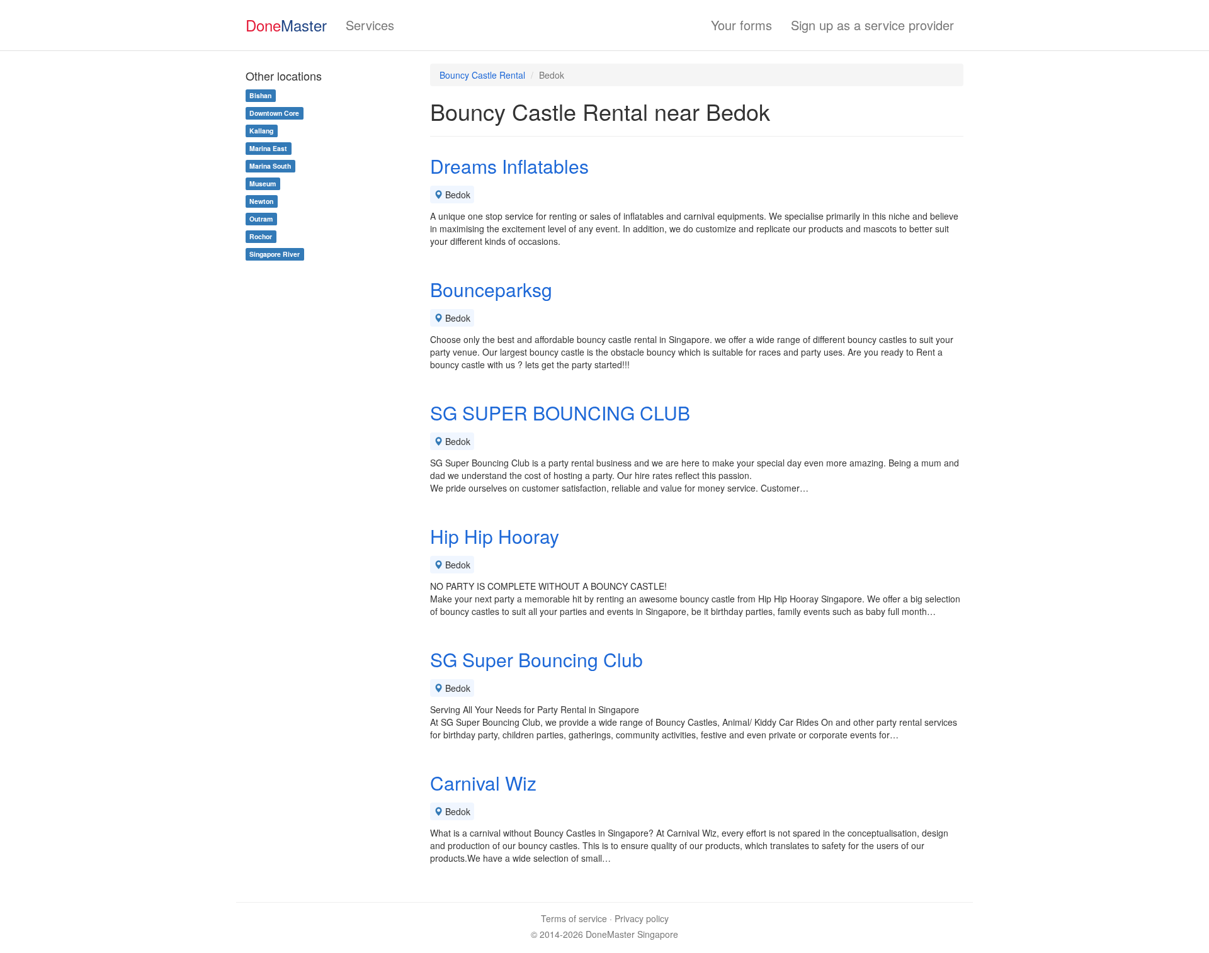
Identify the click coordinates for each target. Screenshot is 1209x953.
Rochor (260, 236)
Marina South (270, 166)
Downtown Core (274, 113)
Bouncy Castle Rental (482, 75)
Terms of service (574, 918)
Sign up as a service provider (872, 25)
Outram (261, 218)
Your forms (741, 25)
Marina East (268, 148)
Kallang (261, 130)
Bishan (260, 95)
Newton (261, 201)
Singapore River (274, 254)
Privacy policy (642, 918)
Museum (262, 183)
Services (370, 25)
